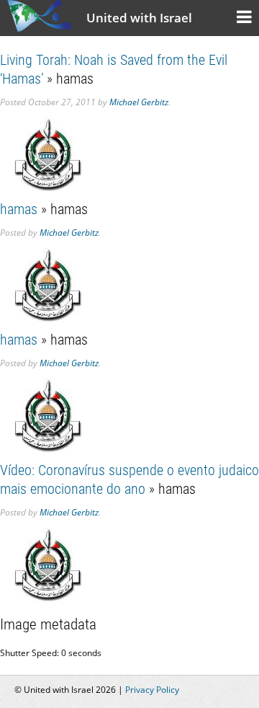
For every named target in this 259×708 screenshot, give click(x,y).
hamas (18, 209)
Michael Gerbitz (138, 102)
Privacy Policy (152, 689)
